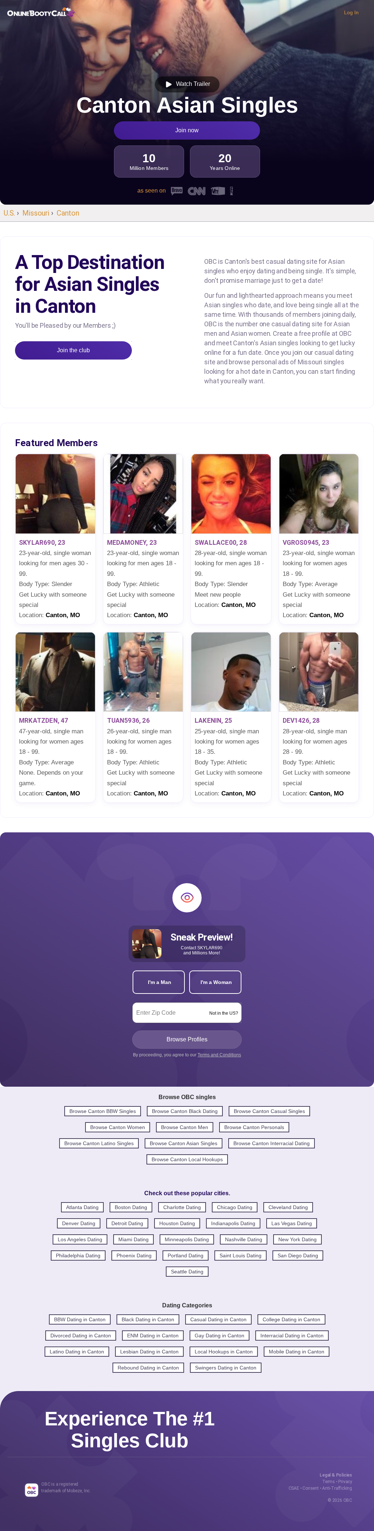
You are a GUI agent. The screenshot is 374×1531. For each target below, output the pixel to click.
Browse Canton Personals (254, 1127)
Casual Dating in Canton (218, 1319)
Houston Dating (177, 1223)
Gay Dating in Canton (219, 1335)
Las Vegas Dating (291, 1223)
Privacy (345, 1481)
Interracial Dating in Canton (292, 1335)
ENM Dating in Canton (153, 1335)
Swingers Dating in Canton (225, 1368)
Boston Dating (131, 1207)
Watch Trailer (191, 84)
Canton (68, 213)
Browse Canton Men (184, 1127)
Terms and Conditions (219, 1054)
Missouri (35, 213)
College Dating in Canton (291, 1319)
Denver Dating (78, 1223)
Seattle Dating (187, 1271)
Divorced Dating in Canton (80, 1335)
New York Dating (297, 1239)
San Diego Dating (298, 1255)
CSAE (294, 1488)
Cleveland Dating (288, 1207)
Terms (328, 1481)
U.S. (9, 213)
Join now (187, 130)
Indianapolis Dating (233, 1223)
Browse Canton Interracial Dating (271, 1143)
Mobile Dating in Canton (296, 1352)
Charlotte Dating (182, 1207)
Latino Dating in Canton (77, 1352)
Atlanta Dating (82, 1207)
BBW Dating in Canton (80, 1319)
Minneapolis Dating (187, 1239)
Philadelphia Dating (78, 1255)
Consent (310, 1488)
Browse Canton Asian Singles (183, 1143)
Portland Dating (185, 1255)
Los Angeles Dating (80, 1239)
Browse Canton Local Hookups (187, 1159)
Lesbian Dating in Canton (149, 1352)
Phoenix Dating (134, 1255)
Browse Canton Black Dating (185, 1111)
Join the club (73, 350)
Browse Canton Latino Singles (99, 1143)
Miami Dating (133, 1239)
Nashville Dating (243, 1239)
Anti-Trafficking (337, 1488)
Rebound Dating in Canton (148, 1368)
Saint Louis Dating (241, 1255)
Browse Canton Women (117, 1127)
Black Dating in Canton (148, 1319)
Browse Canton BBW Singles (102, 1111)
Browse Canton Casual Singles (269, 1111)
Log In (351, 12)
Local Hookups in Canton (224, 1352)
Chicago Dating (234, 1207)
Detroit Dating (127, 1223)
